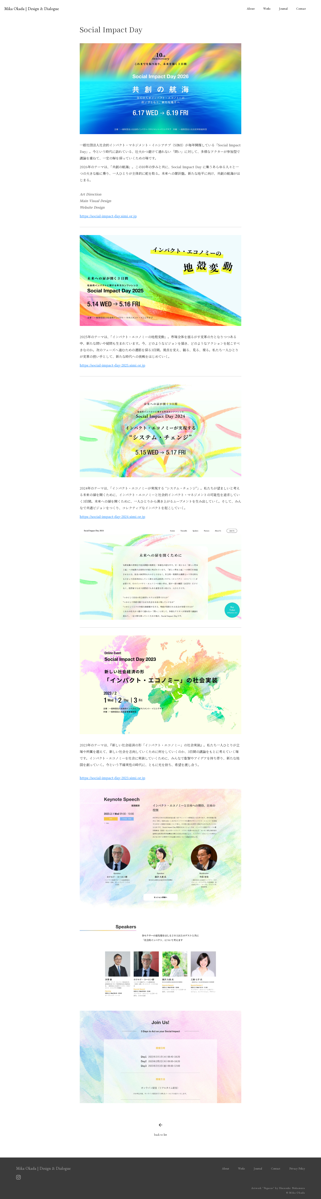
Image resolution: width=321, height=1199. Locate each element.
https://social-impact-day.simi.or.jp (108, 216)
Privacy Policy (297, 1168)
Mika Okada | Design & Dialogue (31, 8)
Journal (283, 8)
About (251, 8)
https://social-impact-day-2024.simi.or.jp (112, 516)
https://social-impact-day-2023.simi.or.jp (112, 777)
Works (266, 8)
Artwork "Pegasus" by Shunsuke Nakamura (278, 1188)
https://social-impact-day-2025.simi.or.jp (112, 365)
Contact (301, 8)
